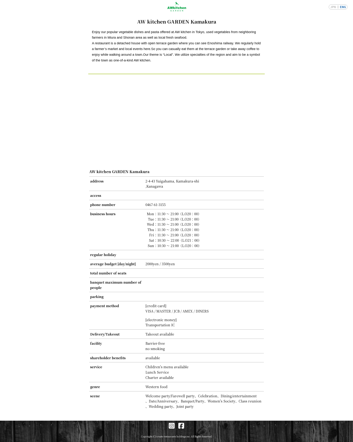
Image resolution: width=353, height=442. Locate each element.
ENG (343, 7)
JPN (333, 7)
